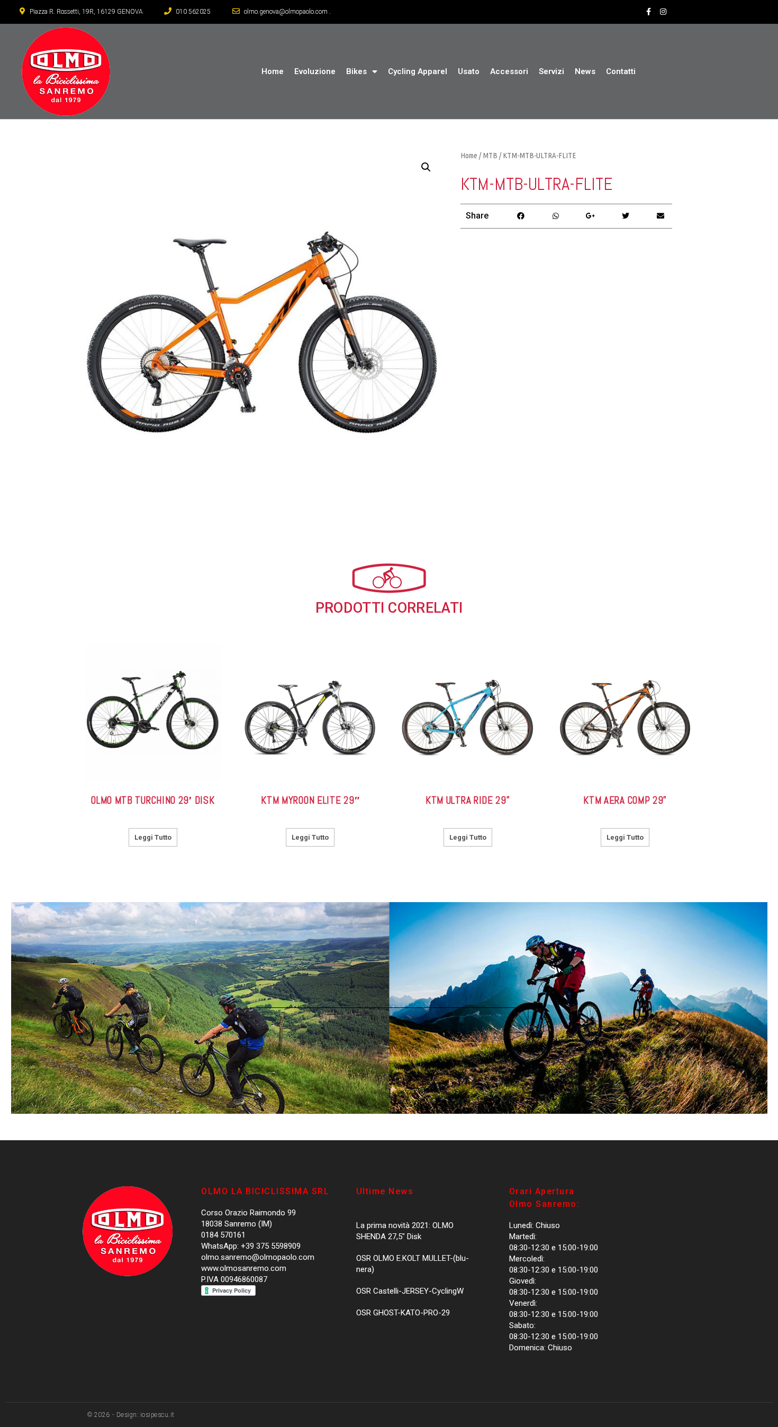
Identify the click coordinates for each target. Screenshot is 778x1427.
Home (272, 71)
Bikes (356, 71)
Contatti (621, 71)
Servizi (551, 71)
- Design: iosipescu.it (142, 1415)
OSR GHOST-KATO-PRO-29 (403, 1312)
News (585, 71)
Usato (469, 71)
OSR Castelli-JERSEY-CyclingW (410, 1291)
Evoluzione (315, 71)
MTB (490, 155)
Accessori (509, 71)
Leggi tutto (152, 837)
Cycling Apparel (417, 71)
